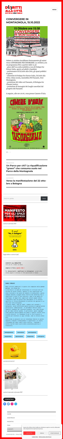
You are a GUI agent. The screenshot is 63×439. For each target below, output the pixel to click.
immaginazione (9, 332)
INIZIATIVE (10, 421)
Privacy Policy (19, 434)
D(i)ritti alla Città (10, 434)
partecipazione (32, 332)
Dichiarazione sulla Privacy (45, 436)
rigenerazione (19, 336)
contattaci (9, 399)
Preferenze (54, 433)
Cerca (44, 198)
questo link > (21, 268)
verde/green (41, 336)
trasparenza (30, 336)
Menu (54, 9)
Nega (42, 433)
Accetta (29, 433)
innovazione (20, 332)
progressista (8, 336)
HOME (9, 414)
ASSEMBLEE (11, 418)
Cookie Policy (35, 436)
